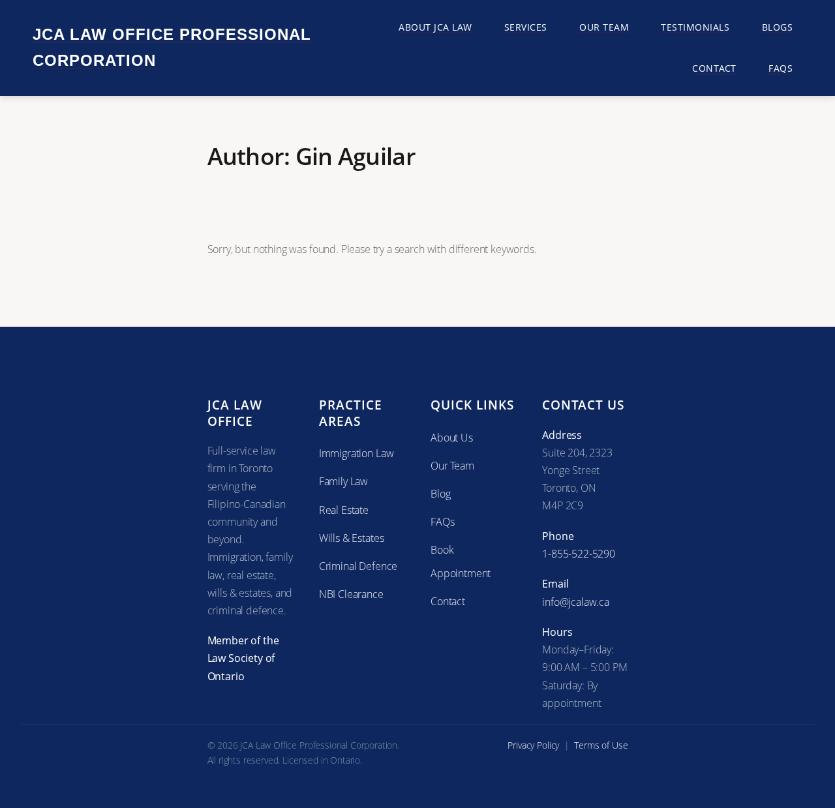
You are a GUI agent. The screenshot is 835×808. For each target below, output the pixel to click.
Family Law (343, 481)
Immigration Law (356, 453)
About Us (452, 437)
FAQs (442, 522)
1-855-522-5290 (578, 553)
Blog (440, 493)
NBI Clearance (351, 594)
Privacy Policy (533, 745)
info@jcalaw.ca (575, 602)
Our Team (452, 465)
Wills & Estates (351, 538)
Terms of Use (601, 745)
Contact (448, 601)
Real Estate (344, 510)
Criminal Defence (358, 566)
